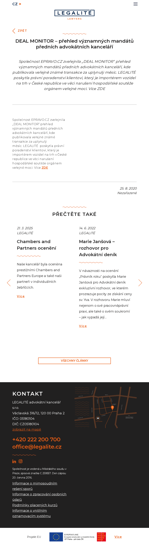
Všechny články (74, 360)
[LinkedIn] (14, 461)
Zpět (22, 30)
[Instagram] (20, 461)
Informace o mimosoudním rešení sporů (34, 486)
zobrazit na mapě (26, 430)
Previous (9, 283)
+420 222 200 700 (36, 439)
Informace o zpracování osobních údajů (39, 497)
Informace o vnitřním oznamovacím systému (31, 513)
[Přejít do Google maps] (105, 407)
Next (139, 283)
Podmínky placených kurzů (34, 505)
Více (21, 296)
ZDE (45, 167)
